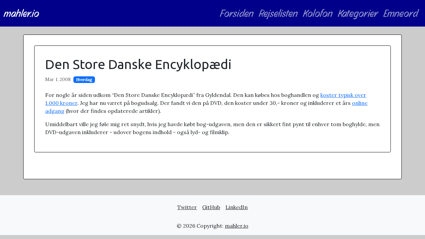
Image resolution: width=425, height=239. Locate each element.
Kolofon (318, 13)
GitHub (211, 207)
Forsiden (237, 13)
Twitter (187, 207)
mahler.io (21, 13)
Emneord (400, 13)
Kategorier (358, 13)
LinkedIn (236, 207)
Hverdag (84, 79)
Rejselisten (278, 13)
